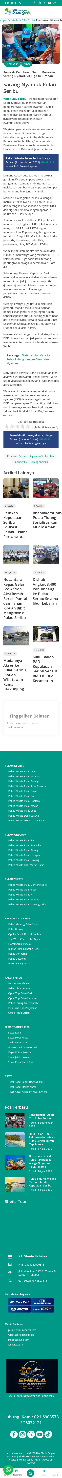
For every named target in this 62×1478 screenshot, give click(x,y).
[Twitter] (44, 2)
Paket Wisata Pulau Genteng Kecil (27, 884)
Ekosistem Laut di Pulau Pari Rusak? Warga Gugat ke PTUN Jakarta (40, 1162)
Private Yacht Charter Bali (22, 1047)
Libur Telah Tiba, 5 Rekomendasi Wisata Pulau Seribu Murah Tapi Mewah (42, 1139)
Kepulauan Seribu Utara (42, 456)
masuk (26, 723)
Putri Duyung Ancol (19, 963)
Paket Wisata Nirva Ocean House (27, 820)
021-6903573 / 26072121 (33, 1281)
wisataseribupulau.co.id (21, 1334)
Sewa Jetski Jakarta (19, 1057)
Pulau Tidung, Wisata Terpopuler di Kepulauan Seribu (42, 1182)
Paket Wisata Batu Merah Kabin (26, 865)
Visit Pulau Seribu (14, 99)
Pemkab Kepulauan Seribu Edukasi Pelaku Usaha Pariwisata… (15, 524)
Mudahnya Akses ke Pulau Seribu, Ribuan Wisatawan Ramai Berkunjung (15, 675)
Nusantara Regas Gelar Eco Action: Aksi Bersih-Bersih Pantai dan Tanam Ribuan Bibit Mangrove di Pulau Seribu (15, 598)
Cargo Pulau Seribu (19, 1012)
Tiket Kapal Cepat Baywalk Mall (25, 1081)
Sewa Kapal (14, 1032)
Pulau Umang (15, 929)
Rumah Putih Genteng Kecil (23, 948)
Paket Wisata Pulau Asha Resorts (27, 786)
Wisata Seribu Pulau (29, 1459)
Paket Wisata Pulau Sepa (22, 810)
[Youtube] (49, 2)
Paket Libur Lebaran (19, 988)
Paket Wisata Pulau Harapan (24, 855)
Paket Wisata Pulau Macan (23, 805)
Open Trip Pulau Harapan (22, 998)
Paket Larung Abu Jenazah (23, 1003)
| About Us (46, 1459)
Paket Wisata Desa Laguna (23, 815)
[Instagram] (39, 2)
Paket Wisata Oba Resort (22, 889)
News (27, 63)
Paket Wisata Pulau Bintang (23, 899)
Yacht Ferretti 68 (18, 1042)
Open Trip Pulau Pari (20, 993)
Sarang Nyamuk (39, 461)
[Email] (25, 2)
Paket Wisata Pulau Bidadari (24, 776)
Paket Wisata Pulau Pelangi (23, 781)
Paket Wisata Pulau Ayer (22, 771)
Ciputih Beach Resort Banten (24, 934)
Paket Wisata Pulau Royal (22, 791)
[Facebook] (34, 2)
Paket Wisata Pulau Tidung (23, 850)
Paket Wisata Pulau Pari (21, 840)
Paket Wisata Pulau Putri (22, 796)
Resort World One (18, 983)
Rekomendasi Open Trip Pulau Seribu (41, 1116)
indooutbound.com (18, 1339)
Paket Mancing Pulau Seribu (23, 924)
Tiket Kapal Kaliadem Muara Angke (27, 1091)
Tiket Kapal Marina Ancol (22, 1086)
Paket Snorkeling (17, 953)
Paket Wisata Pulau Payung (23, 860)
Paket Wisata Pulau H (20, 894)
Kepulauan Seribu (16, 456)
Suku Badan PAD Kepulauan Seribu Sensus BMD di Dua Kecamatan (45, 668)
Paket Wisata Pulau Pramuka (24, 845)
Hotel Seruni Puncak (19, 943)
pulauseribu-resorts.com (22, 1329)
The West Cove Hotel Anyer (24, 939)
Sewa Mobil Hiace (18, 1037)
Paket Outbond (17, 958)
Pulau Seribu (20, 461)
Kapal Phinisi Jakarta (19, 1052)
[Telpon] (19, 2)
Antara (8, 415)
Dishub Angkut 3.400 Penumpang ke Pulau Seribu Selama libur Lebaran (45, 591)
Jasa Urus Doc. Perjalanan (22, 1008)
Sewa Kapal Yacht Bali (20, 1062)
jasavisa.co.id (15, 1344)
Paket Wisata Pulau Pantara (24, 800)
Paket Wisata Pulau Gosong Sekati (27, 904)
